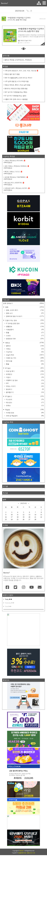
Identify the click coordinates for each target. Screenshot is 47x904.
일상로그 (25, 389)
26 (23, 519)
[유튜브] (32, 587)
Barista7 (4, 3)
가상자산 (25, 352)
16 (6, 517)
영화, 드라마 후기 (25, 310)
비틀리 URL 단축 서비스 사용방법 (16, 99)
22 (41, 517)
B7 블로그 (24, 396)
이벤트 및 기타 (25, 358)
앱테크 (25, 346)
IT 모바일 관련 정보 (25, 323)
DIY (25, 383)
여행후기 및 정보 (25, 380)
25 (17, 519)
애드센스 (25, 402)
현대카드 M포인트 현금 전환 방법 (15, 88)
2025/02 (23, 503)
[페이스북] (7, 587)
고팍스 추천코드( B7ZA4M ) (14, 160)
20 (29, 517)
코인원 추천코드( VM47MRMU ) (15, 177)
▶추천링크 (8, 162)
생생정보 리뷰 (25, 338)
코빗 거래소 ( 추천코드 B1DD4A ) (15, 166)
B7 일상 (24, 368)
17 (11, 517)
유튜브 (25, 405)
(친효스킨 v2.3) (31, 853)
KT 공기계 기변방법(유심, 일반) (15, 96)
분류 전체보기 (23, 303)
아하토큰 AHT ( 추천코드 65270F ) (16, 188)
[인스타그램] (23, 587)
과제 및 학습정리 (25, 416)
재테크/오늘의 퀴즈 (25, 40)
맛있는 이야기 (25, 386)
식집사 (25, 377)
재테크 (24, 343)
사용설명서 (25, 329)
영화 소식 (25, 313)
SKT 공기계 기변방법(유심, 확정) (15, 92)
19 (23, 517)
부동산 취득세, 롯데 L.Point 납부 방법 (17, 85)
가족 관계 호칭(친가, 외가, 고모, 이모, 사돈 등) (20, 70)
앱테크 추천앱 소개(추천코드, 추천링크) (18, 60)
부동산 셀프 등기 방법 (12, 74)
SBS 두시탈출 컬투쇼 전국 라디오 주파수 (18, 78)
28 (35, 519)
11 (17, 515)
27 (29, 519)
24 (11, 519)
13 (29, 515)
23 (6, 519)
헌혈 (25, 332)
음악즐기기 (25, 392)
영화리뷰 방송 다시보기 (25, 316)
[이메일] (40, 587)
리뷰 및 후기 (25, 371)
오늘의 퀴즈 (25, 355)
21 (35, 517)
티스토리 (25, 399)
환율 (25, 364)
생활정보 (25, 326)
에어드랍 (25, 361)
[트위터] (15, 587)
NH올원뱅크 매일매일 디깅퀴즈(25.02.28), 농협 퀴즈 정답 (19, 19)
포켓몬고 (25, 374)
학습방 (24, 410)
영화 (24, 307)
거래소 (25, 349)
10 (11, 515)
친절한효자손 (22, 853)
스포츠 (25, 335)
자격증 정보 (25, 413)
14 (35, 515)
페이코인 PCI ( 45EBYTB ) (13, 183)
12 (23, 515)
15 (41, 515)
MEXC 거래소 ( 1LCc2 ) (12, 171)
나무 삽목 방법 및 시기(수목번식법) (16, 81)
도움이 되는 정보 (24, 320)
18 (17, 517)
